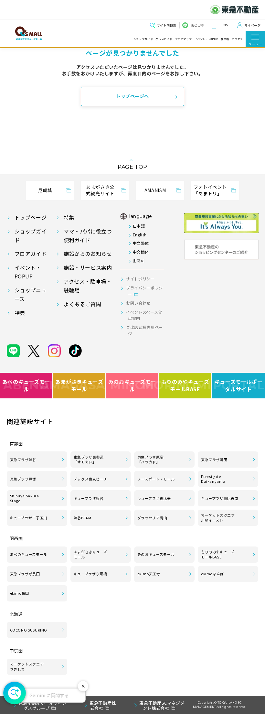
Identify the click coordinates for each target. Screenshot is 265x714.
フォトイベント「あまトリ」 (210, 190)
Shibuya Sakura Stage (24, 498)
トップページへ (132, 96)
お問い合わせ (138, 303)
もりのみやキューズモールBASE (185, 385)
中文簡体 (141, 251)
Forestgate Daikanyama (213, 479)
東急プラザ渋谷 (23, 459)
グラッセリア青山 (152, 517)
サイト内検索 (166, 25)
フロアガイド (31, 253)
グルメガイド (163, 39)
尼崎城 (45, 190)
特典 (20, 313)
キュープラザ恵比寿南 (219, 498)
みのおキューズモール (132, 385)
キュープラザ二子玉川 (28, 517)
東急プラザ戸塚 (23, 478)
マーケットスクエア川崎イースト (218, 518)
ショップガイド (143, 39)
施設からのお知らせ (88, 253)
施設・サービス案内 (88, 267)
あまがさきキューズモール (79, 385)
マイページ (252, 25)
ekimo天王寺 (148, 573)
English (140, 234)
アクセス (237, 39)
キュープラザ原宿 (88, 498)
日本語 (139, 226)
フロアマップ (183, 39)
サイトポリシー (140, 278)
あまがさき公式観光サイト (100, 190)
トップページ (31, 217)
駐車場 (225, 39)
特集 (69, 217)
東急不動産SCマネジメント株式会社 (162, 705)
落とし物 (197, 25)
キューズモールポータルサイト (238, 385)
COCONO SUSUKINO (29, 630)
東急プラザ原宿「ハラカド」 (150, 459)
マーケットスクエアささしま (27, 666)
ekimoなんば (212, 573)
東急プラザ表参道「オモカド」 (89, 459)
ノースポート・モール (156, 478)
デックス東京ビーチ (91, 478)
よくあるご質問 (82, 304)
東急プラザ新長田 (25, 573)
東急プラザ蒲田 (214, 459)
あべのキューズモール (26, 385)
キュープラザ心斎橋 (90, 573)
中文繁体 (141, 243)
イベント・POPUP (206, 39)
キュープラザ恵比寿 (154, 498)
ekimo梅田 (19, 593)
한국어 (139, 260)
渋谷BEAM (82, 517)
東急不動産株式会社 (103, 705)
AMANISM (155, 190)
